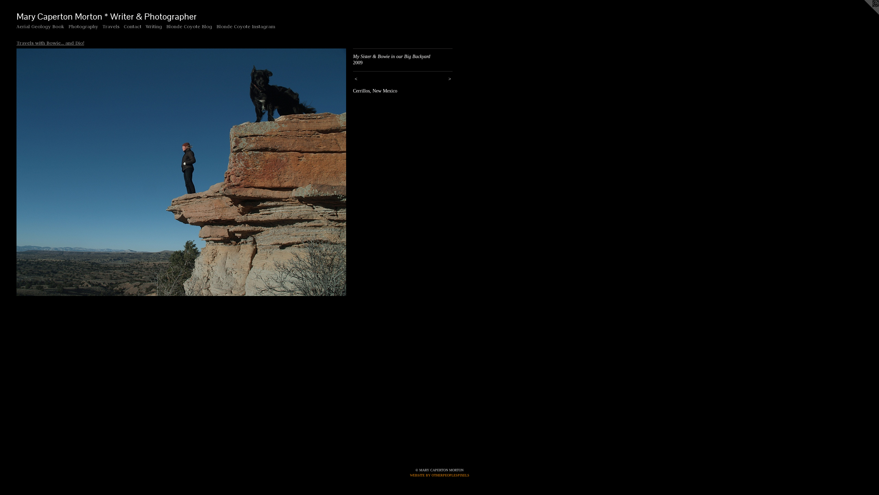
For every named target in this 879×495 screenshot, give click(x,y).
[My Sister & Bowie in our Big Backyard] (181, 172)
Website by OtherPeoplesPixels (439, 475)
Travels (110, 26)
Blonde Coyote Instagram (245, 26)
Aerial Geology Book (40, 26)
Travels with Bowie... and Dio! (50, 43)
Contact (132, 26)
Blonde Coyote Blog (189, 26)
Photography (83, 26)
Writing (154, 26)
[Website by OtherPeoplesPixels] (865, 14)
